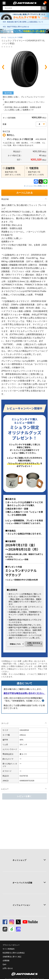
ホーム (3, 37)
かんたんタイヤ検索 (15, 37)
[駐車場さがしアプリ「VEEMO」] (11, 929)
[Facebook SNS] (5, 922)
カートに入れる (24, 192)
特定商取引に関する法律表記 (14, 953)
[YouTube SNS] (30, 922)
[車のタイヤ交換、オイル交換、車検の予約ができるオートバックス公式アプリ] (5, 929)
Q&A (4, 964)
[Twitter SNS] (18, 922)
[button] (3, 67)
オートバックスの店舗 (22, 883)
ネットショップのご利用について (35, 186)
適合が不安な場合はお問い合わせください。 (24, 693)
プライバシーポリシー (11, 945)
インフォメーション (21, 905)
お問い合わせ (8, 968)
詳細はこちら (15, 644)
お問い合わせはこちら (33, 644)
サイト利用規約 (9, 949)
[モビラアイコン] (18, 929)
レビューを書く (24, 796)
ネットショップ (19, 860)
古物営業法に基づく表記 (12, 957)
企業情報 (6, 961)
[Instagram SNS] (11, 922)
